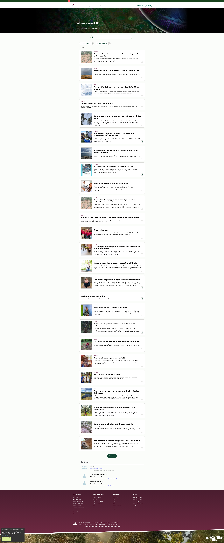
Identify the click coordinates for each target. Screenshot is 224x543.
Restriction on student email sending (93, 296)
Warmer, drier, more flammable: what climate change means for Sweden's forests (114, 409)
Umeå (114, 501)
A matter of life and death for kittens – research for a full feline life (115, 263)
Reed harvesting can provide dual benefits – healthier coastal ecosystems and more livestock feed (114, 135)
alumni (94, 507)
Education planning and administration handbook (97, 103)
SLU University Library (77, 499)
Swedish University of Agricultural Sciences (81, 5)
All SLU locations (116, 497)
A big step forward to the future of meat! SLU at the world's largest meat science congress (110, 217)
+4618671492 (106, 478)
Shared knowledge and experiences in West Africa (110, 358)
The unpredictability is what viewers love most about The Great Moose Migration (117, 88)
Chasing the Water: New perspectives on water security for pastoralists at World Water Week (117, 55)
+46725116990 (114, 478)
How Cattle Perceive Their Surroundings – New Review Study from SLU (117, 441)
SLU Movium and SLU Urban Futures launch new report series (114, 167)
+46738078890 (111, 485)
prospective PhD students (98, 501)
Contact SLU (115, 507)
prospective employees (97, 503)
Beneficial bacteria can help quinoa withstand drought (111, 183)
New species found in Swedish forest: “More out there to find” (114, 424)
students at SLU (96, 499)
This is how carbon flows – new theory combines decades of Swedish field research (116, 392)
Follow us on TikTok (137, 501)
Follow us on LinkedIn (137, 499)
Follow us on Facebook (137, 503)
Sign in (74, 513)
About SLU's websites (95, 526)
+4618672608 (103, 485)
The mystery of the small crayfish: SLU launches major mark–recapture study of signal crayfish (117, 248)
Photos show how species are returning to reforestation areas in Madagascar (115, 325)
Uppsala (114, 503)
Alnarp (114, 499)
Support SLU (115, 509)
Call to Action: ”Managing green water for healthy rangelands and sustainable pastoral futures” (115, 201)
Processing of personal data (114, 526)
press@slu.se (92, 468)
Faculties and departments (78, 503)
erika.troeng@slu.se (94, 485)
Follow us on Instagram (137, 497)
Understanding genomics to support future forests (110, 307)
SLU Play (134, 505)
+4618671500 (99, 468)
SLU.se (73, 1)
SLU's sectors (95, 505)
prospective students (97, 497)
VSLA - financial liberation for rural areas (107, 374)
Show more (112, 455)
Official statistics (76, 509)
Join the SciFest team (101, 230)
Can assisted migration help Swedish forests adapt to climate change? (117, 341)
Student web (75, 497)
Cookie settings (5, 535)
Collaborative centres (77, 505)
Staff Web (74, 511)
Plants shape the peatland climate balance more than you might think (116, 70)
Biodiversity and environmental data (80, 507)
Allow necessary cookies (7, 537)
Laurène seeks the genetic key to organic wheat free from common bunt (117, 280)
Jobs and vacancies (117, 505)
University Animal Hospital (78, 501)
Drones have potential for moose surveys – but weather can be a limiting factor (117, 117)
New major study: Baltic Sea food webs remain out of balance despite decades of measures (116, 151)
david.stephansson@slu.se (96, 478)
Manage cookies (104, 526)
